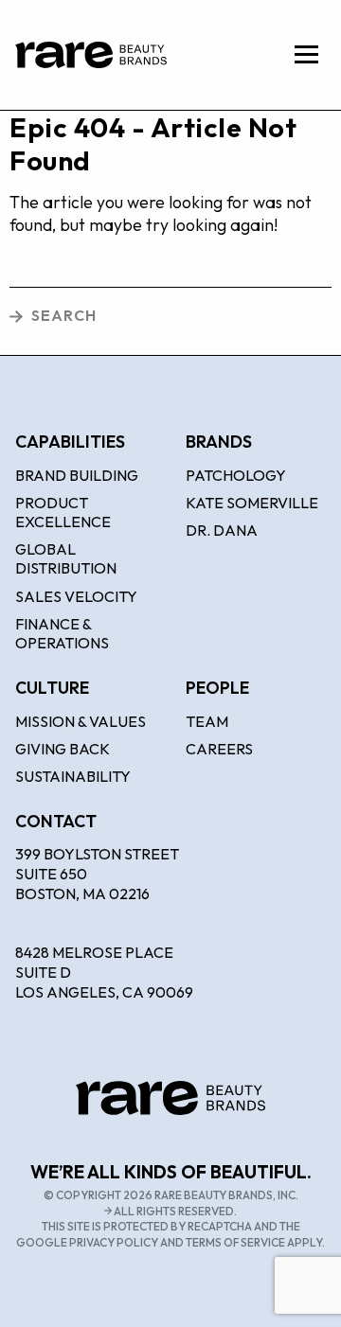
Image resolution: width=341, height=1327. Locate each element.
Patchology (236, 475)
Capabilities (70, 442)
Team (207, 721)
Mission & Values (80, 721)
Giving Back (62, 748)
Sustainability (73, 776)
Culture (52, 688)
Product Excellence (63, 512)
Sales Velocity (76, 596)
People (217, 688)
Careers (219, 748)
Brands (219, 442)
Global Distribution (66, 558)
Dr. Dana (222, 530)
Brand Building (76, 475)
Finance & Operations (62, 633)
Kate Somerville (252, 502)
